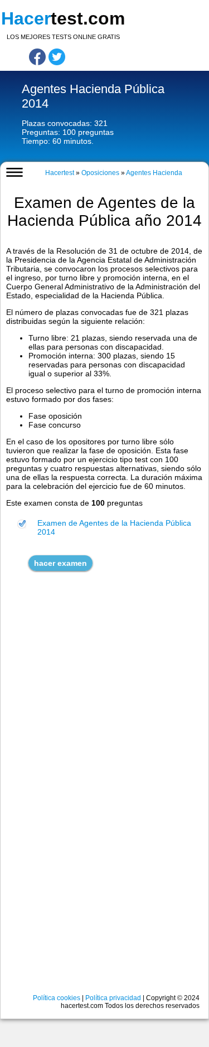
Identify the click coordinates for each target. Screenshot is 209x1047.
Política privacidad (113, 998)
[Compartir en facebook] (37, 57)
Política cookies (56, 998)
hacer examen (60, 563)
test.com (63, 18)
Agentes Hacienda (154, 173)
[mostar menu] (15, 172)
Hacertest (59, 173)
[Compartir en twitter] (56, 57)
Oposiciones (100, 173)
